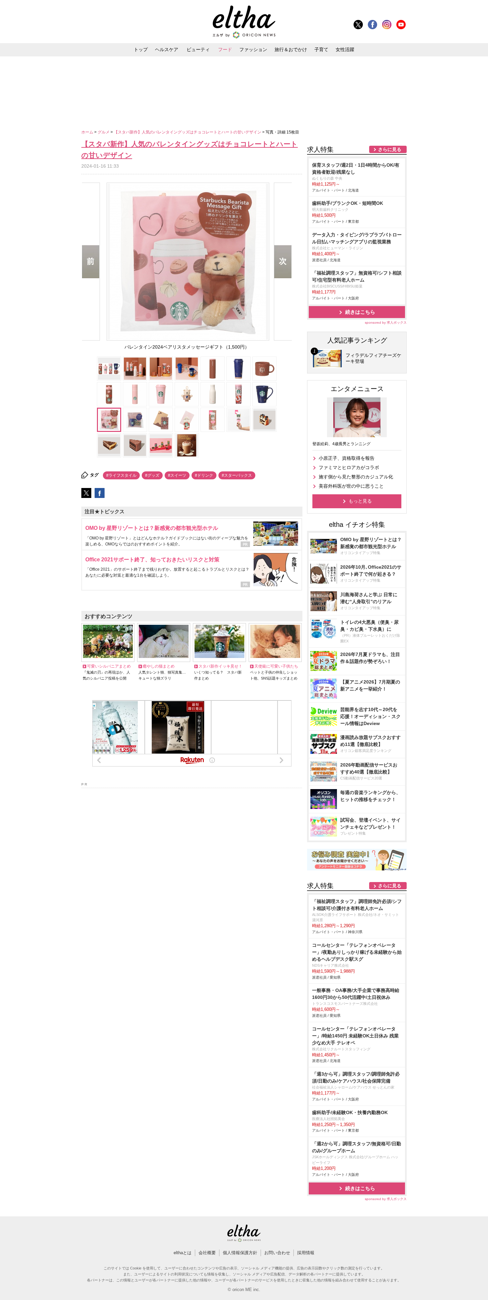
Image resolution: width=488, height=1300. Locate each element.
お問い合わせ (277, 1252)
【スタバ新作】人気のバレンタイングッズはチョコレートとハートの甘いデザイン (188, 132)
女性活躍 (345, 49)
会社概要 (207, 1252)
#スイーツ (177, 475)
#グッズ (152, 475)
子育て (321, 49)
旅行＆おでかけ (291, 49)
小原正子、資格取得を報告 (346, 458)
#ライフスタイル (121, 475)
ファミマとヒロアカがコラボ (349, 467)
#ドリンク (204, 475)
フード (225, 49)
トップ (141, 49)
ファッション (253, 49)
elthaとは (183, 1252)
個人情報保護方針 (240, 1252)
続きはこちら (360, 312)
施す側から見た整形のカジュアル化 (356, 476)
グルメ (104, 132)
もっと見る (360, 501)
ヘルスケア (166, 49)
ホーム (87, 132)
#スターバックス (237, 475)
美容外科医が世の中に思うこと (351, 486)
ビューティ (198, 49)
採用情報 (305, 1252)
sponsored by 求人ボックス (386, 322)
